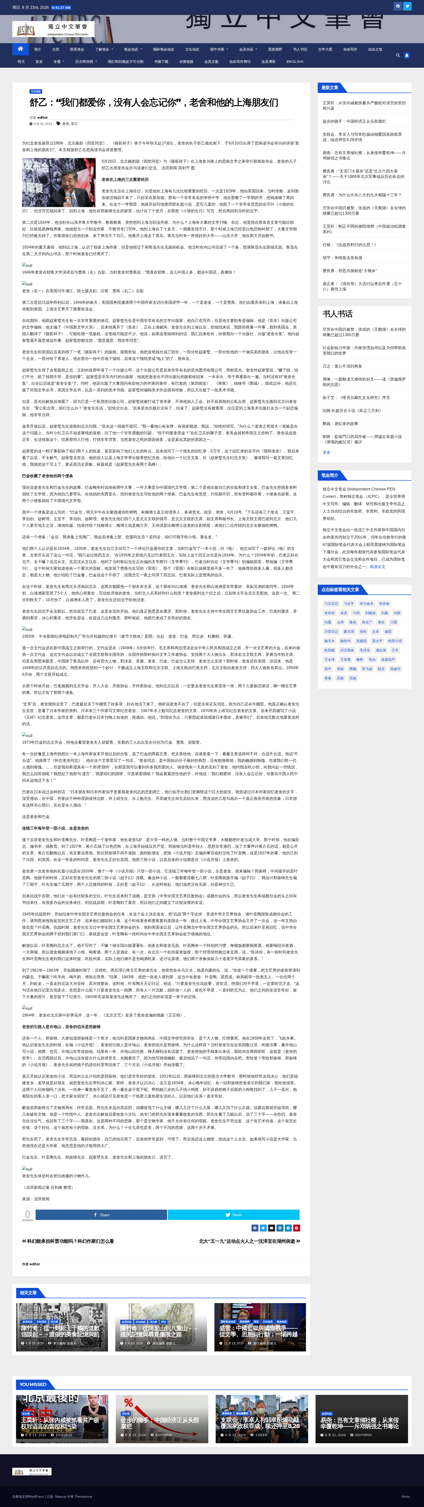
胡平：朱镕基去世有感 (342, 258)
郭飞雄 (367, 669)
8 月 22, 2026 (135, 1435)
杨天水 (329, 641)
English (295, 61)
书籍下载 (161, 61)
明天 (21, 61)
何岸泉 (384, 604)
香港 (327, 678)
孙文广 (367, 622)
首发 (39, 61)
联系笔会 (77, 49)
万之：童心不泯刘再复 (342, 366)
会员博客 (269, 61)
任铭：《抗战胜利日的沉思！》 (350, 245)
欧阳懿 (329, 650)
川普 (393, 622)
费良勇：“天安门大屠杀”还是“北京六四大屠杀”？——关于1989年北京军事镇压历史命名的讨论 (364, 176)
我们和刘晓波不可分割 (126, 61)
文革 (375, 632)
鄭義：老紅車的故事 (340, 424)
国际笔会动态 (163, 49)
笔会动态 (132, 49)
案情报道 (227, 1413)
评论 (163, 1322)
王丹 (395, 650)
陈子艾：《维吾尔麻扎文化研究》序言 (356, 398)
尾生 (381, 622)
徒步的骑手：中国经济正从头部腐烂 (354, 121)
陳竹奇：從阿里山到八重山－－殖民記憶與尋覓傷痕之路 (159, 1331)
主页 (55, 49)
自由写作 (350, 49)
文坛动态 (192, 49)
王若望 (345, 659)
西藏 (352, 669)
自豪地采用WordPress (28, 1496)
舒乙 (74, 124)
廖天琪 (349, 632)
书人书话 (300, 49)
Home (405, 1496)
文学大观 (325, 49)
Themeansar (83, 1496)
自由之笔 (375, 49)
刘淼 (384, 613)
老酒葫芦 (388, 659)
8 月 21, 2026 (235, 1435)
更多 (327, 452)
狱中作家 (218, 49)
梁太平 (377, 641)
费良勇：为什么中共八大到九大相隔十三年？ (362, 195)
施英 (388, 632)
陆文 (381, 669)
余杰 (343, 613)
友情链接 (186, 61)
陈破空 (395, 669)
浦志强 (381, 650)
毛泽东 (365, 650)
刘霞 (327, 622)
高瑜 (352, 678)
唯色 (352, 622)
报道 (256, 1321)
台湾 (340, 622)
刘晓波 (370, 613)
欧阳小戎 (395, 641)
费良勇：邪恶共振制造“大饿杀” (350, 271)
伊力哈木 (366, 604)
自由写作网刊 (240, 61)
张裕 (363, 632)
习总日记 (331, 604)
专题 (57, 61)
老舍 (65, 124)
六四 (356, 613)
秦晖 (359, 659)
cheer (261, 1435)
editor (42, 117)
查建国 (361, 641)
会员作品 (247, 49)
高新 (340, 678)
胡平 (327, 669)
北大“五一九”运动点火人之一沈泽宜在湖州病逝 (247, 1241)
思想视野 (275, 49)
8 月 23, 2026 (36, 1435)
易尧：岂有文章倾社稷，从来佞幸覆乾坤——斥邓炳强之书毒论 (359, 1423)
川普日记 (331, 632)
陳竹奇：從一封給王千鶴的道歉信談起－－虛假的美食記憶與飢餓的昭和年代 (60, 1334)
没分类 (54, 1321)
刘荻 (397, 613)
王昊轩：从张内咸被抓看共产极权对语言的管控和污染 (60, 1423)
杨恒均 (345, 641)
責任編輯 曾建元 (64, 1343)
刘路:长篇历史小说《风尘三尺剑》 (353, 411)
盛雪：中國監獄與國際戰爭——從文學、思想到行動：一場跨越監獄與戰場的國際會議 (258, 1334)
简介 (37, 49)
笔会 (372, 659)
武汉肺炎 (347, 650)
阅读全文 (377, 567)
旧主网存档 (84, 61)
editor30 (63, 1435)
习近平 (349, 604)
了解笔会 (103, 49)
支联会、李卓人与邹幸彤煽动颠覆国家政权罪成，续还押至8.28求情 (260, 1426)
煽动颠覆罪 (242, 1413)
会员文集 (211, 61)
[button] (398, 55)
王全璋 (329, 659)
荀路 (340, 669)
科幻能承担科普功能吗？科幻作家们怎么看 (70, 1241)
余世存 (329, 613)
